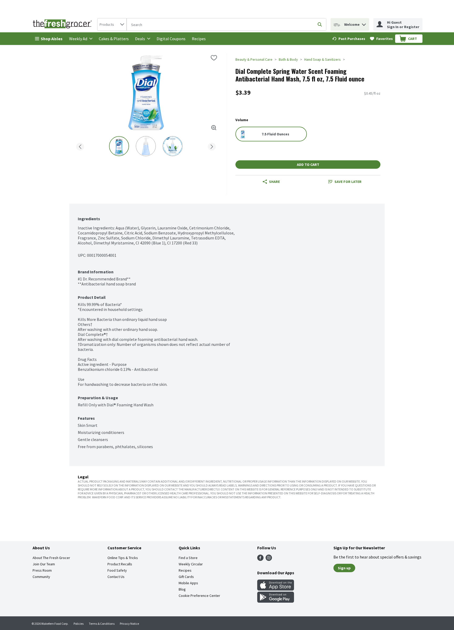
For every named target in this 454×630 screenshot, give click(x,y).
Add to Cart (308, 164)
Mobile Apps (188, 583)
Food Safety (117, 570)
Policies (79, 624)
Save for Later (348, 181)
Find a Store (188, 557)
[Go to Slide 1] (119, 146)
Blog (182, 589)
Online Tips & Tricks (122, 557)
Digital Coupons (171, 38)
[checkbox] (214, 58)
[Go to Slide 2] (146, 146)
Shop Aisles (52, 38)
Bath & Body (288, 59)
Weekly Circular (191, 564)
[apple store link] (275, 589)
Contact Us (116, 576)
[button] (364, 23)
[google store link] (275, 601)
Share (274, 181)
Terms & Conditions (102, 624)
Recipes (199, 38)
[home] (63, 24)
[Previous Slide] (80, 145)
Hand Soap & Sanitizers (322, 59)
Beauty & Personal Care (253, 59)
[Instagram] (269, 559)
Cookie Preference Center (199, 595)
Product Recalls (119, 564)
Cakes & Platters (114, 38)
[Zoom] (214, 128)
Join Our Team (44, 564)
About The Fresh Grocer (51, 557)
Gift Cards (186, 576)
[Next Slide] (211, 145)
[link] (349, 38)
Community (41, 576)
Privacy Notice (129, 624)
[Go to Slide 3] (172, 146)
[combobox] (112, 24)
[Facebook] (260, 559)
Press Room (42, 570)
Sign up (344, 568)
